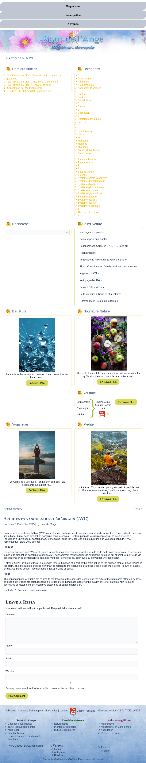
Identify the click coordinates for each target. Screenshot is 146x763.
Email (9, 658)
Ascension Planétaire (89, 88)
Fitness (82, 122)
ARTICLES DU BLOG (21, 58)
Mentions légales (107, 710)
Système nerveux (87, 196)
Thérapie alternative (88, 212)
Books (81, 97)
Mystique (83, 147)
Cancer (82, 106)
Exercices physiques (89, 118)
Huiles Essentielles (64, 729)
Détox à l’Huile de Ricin (92, 287)
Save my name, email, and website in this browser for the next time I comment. (46, 688)
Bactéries (83, 94)
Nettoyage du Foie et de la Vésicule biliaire (103, 259)
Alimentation (84, 78)
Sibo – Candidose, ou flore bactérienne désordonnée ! (108, 266)
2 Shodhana (31, 736)
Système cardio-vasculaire (92, 177)
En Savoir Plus (37, 383)
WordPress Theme (76, 759)
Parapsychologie (87, 159)
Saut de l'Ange (73, 38)
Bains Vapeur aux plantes (93, 239)
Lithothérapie (85, 131)
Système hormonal (88, 190)
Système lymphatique (90, 193)
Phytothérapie (85, 162)
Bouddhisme (84, 100)
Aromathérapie (86, 84)
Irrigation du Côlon (89, 273)
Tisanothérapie (87, 252)
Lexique (64, 710)
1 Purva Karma (15, 736)
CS (107, 414)
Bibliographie (36, 710)
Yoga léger (13, 729)
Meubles (82, 143)
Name (9, 645)
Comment (11, 614)
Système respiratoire (89, 205)
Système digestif (87, 184)
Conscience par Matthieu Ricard (24, 88)
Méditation (83, 140)
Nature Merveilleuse (89, 150)
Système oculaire (87, 199)
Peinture (105, 747)
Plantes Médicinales (65, 726)
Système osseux (87, 202)
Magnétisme (73, 6)
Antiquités (83, 81)
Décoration (84, 112)
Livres (81, 134)
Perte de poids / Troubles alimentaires (100, 294)
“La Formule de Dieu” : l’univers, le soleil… (30, 84)
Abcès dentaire (14, 508)
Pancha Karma (15, 733)
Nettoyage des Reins (90, 280)
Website (10, 671)
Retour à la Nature (111, 733)
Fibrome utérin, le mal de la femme (98, 300)
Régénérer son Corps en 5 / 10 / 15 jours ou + (104, 245)
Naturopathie (73, 15)
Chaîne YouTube (86, 710)
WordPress (58, 759)
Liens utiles (51, 710)
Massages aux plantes (91, 232)
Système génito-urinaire (91, 187)
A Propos (73, 24)
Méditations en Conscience (116, 726)
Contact (22, 710)
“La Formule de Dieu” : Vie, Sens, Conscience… (33, 81)
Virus (80, 215)
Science (82, 174)
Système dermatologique (91, 181)
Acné (137, 508)
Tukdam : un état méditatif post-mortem (29, 91)
